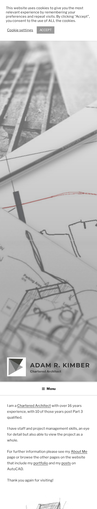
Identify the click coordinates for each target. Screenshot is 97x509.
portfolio (40, 463)
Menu (51, 389)
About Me (79, 451)
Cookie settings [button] (20, 30)
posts (66, 463)
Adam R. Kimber (60, 365)
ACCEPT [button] (46, 30)
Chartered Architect (34, 406)
